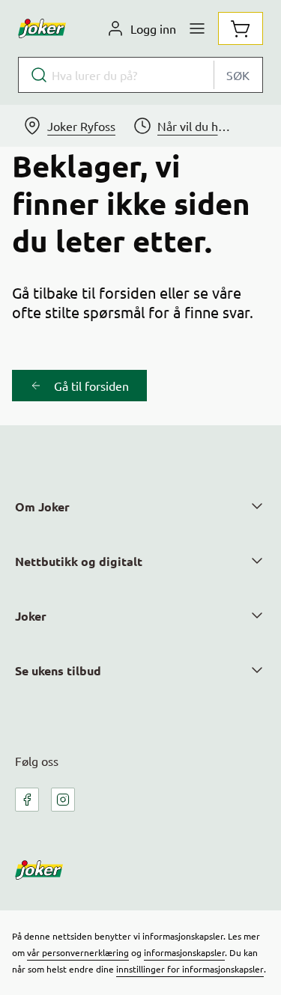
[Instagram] (63, 800)
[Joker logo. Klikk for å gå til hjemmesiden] (42, 28)
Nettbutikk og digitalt (78, 561)
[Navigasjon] (197, 28)
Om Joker (42, 506)
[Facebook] (27, 800)
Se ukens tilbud (58, 670)
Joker (30, 616)
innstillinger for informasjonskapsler (190, 969)
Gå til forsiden (91, 385)
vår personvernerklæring (78, 952)
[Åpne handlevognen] (240, 28)
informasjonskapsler (184, 952)
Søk (238, 74)
